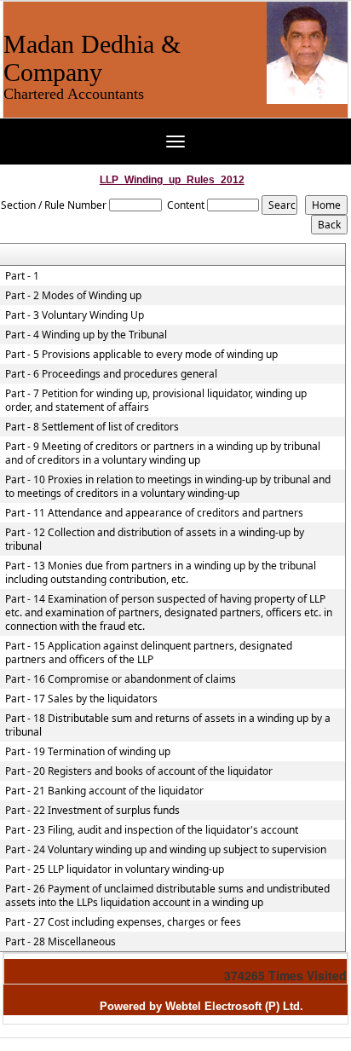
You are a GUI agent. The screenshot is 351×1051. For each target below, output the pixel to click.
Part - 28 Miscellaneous (60, 942)
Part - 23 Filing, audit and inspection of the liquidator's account (151, 830)
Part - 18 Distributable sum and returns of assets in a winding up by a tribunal (168, 725)
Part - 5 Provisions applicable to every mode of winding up (141, 354)
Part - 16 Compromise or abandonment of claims (120, 679)
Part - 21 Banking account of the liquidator (104, 791)
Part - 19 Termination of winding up (87, 752)
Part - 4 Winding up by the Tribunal (86, 335)
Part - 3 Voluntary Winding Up (74, 315)
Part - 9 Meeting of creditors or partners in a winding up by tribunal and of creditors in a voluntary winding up (162, 453)
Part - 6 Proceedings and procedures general (111, 374)
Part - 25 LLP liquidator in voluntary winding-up (114, 869)
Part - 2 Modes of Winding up (73, 296)
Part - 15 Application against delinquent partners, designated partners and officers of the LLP (148, 653)
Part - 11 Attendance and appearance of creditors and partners (154, 513)
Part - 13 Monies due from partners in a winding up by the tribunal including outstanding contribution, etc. (160, 572)
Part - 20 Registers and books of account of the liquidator (139, 771)
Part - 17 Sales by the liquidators (81, 699)
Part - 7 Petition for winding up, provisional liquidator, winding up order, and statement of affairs (156, 400)
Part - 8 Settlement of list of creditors (92, 427)
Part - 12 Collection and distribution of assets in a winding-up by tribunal (154, 539)
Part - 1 (22, 276)
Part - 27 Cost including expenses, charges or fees (123, 922)
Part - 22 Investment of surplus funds (92, 810)
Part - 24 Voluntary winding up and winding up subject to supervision (165, 850)
